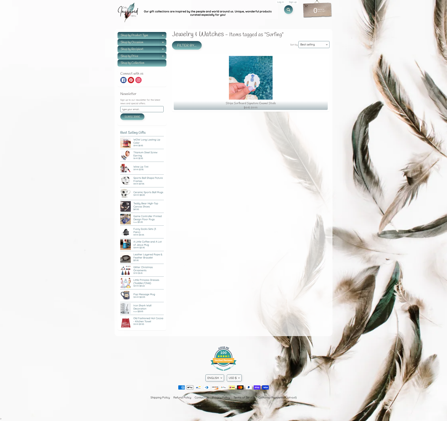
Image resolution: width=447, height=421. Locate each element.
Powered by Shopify (223, 409)
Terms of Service (244, 397)
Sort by (294, 44)
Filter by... (186, 45)
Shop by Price (143, 57)
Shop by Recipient (143, 50)
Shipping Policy (160, 397)
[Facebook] (123, 80)
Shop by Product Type (143, 36)
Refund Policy (182, 397)
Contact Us (202, 397)
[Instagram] (138, 80)
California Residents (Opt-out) (277, 397)
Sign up (293, 2)
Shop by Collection (132, 63)
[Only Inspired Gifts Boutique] (128, 13)
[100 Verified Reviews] (223, 372)
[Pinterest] (131, 80)
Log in (280, 2)
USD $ (233, 378)
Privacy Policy (221, 397)
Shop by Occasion (143, 43)
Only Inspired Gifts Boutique (222, 406)
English (213, 378)
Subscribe (132, 117)
